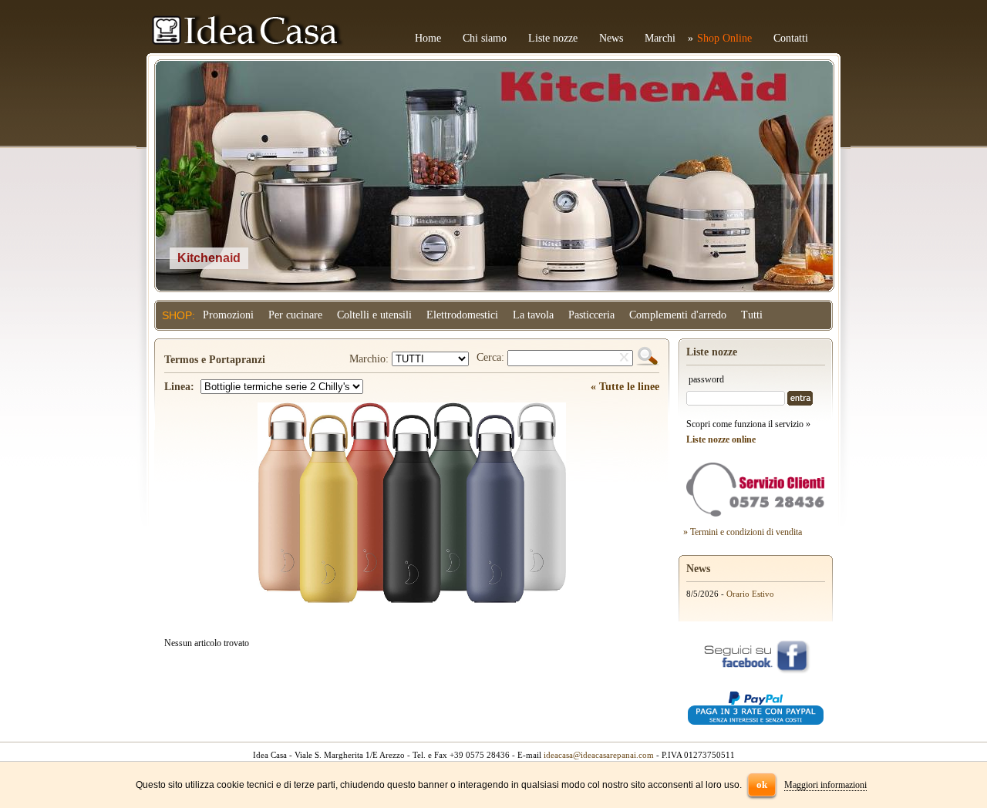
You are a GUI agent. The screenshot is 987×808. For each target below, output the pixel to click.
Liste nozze (553, 38)
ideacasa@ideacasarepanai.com (599, 754)
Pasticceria (591, 315)
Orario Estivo (750, 593)
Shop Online (724, 38)
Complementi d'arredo (677, 315)
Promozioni (228, 315)
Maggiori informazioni (825, 784)
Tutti (752, 315)
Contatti (790, 38)
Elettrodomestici (462, 315)
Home (428, 38)
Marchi (660, 38)
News (611, 38)
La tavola (533, 315)
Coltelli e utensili (374, 315)
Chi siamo (485, 38)
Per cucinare (295, 315)
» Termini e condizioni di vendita (742, 532)
